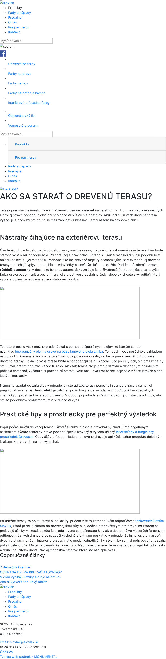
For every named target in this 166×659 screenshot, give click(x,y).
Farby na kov (18, 83)
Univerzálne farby (21, 64)
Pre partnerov (18, 27)
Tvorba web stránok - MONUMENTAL (28, 657)
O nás (12, 22)
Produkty (22, 144)
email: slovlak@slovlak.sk (19, 642)
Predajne (14, 17)
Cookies (6, 652)
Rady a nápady (19, 13)
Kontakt (14, 32)
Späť (14, 189)
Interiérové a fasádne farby (29, 103)
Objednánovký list (22, 116)
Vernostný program (23, 125)
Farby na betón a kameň (26, 93)
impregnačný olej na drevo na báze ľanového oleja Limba (59, 351)
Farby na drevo (19, 73)
